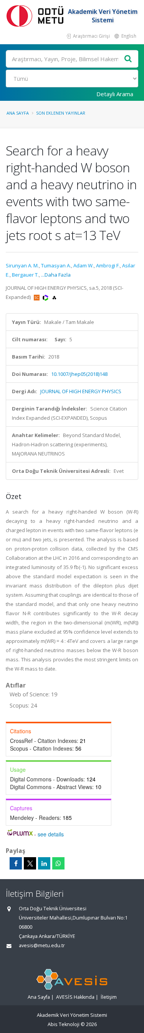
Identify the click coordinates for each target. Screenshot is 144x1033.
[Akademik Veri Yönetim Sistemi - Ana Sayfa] (36, 15)
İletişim (109, 997)
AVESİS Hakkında (75, 997)
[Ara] (128, 59)
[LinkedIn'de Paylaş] (44, 863)
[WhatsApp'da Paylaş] (58, 863)
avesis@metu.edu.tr (42, 945)
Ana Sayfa (18, 113)
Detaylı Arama (114, 94)
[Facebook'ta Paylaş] (16, 863)
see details (51, 834)
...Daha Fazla (56, 274)
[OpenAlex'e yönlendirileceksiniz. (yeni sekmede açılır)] (54, 297)
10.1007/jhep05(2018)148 (79, 373)
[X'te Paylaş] (30, 863)
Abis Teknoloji (63, 1024)
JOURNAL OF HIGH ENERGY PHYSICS (80, 391)
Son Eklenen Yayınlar (60, 113)
